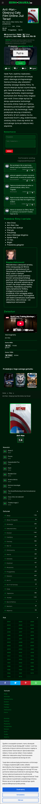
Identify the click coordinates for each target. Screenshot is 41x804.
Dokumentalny (11, 528)
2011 (20, 639)
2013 (32, 635)
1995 (32, 656)
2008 (20, 642)
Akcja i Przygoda (12, 520)
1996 (20, 656)
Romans (9, 576)
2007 (32, 642)
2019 (32, 628)
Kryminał (9, 563)
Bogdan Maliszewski (15, 262)
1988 (8, 666)
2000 (9, 652)
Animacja (10, 524)
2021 (8, 628)
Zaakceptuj (21, 789)
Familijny (10, 537)
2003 (9, 649)
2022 (32, 625)
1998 (32, 652)
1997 (8, 656)
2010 (32, 639)
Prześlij (20, 63)
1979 (32, 673)
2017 (20, 632)
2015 (8, 635)
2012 (8, 639)
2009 (9, 642)
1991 (8, 663)
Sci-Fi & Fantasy (12, 584)
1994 (9, 659)
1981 (20, 673)
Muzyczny (10, 567)
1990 (20, 663)
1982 (8, 673)
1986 (32, 666)
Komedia (9, 559)
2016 (32, 632)
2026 (20, 621)
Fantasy (9, 541)
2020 (20, 628)
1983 (32, 669)
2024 (9, 625)
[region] (20, 772)
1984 (20, 669)
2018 (8, 632)
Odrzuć (20, 800)
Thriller (9, 597)
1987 (20, 666)
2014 (20, 635)
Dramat (9, 533)
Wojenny (9, 610)
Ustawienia (20, 795)
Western (9, 606)
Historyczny (11, 550)
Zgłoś (34, 68)
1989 (32, 663)
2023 (20, 625)
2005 (20, 645)
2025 (32, 621)
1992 (32, 659)
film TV (9, 546)
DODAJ (9, 151)
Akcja (4, 30)
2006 (9, 645)
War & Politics (11, 602)
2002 (20, 649)
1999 (20, 652)
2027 (9, 621)
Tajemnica (10, 593)
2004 (32, 645)
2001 (32, 649)
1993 (20, 659)
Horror (9, 554)
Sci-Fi (20, 30)
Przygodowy (12, 30)
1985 (8, 669)
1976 (8, 676)
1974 (20, 676)
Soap (8, 589)
